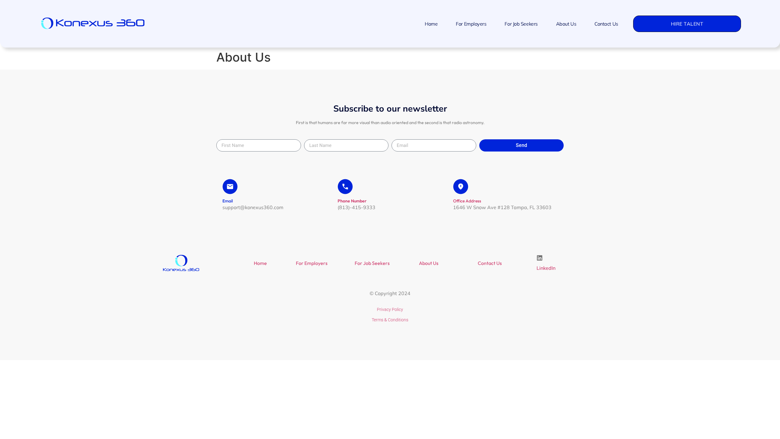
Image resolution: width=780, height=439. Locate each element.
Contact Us (606, 24)
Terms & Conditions (390, 319)
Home (431, 24)
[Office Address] (460, 186)
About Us (566, 24)
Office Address (467, 201)
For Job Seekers (521, 24)
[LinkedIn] (540, 258)
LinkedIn (546, 268)
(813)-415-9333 (356, 207)
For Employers (471, 24)
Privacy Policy (390, 309)
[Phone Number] (345, 186)
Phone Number (352, 201)
